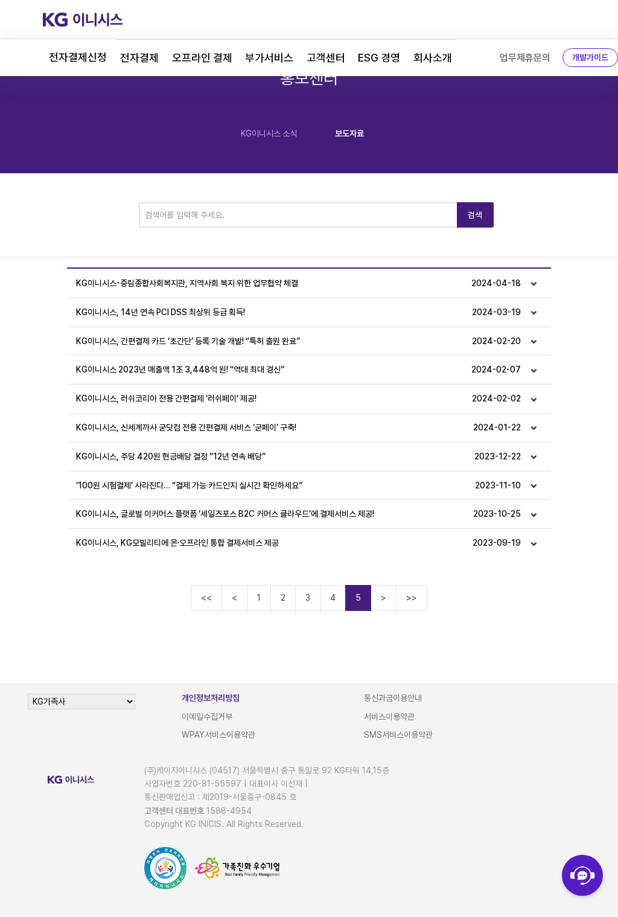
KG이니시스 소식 (269, 133)
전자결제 (139, 57)
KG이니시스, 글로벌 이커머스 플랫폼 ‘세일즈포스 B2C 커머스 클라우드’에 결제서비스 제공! (298, 514)
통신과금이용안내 (393, 698)
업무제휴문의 (525, 57)
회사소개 (432, 57)
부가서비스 (269, 57)
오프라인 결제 (202, 57)
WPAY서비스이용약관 (218, 735)
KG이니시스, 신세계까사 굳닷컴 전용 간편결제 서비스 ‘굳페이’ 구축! (298, 427)
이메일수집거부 (207, 716)
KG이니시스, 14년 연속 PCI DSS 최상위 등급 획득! (298, 312)
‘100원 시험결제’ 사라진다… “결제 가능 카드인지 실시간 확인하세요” (298, 485)
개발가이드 (590, 57)
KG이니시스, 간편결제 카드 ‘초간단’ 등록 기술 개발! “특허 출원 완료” (298, 341)
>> (411, 597)
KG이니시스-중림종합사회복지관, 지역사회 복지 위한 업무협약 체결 (298, 283)
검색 (475, 215)
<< (206, 597)
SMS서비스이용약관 (398, 735)
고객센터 (326, 57)
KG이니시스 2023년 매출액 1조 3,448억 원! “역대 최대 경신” (298, 369)
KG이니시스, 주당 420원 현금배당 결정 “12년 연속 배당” (298, 456)
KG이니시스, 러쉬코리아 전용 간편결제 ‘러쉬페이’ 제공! (298, 398)
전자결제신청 (78, 57)
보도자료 (349, 133)
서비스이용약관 (389, 716)
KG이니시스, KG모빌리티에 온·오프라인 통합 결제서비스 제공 (298, 543)
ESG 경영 (379, 57)
